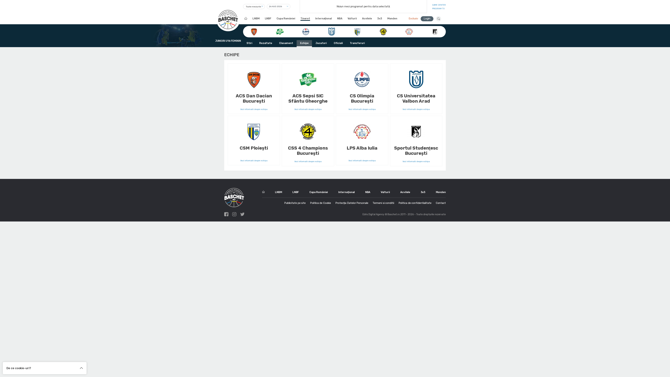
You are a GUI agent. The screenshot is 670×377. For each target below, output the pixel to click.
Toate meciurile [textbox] (253, 6)
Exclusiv (413, 18)
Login (427, 18)
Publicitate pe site (295, 203)
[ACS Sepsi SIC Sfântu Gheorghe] (280, 31)
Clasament (286, 43)
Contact (441, 203)
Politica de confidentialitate (415, 203)
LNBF (268, 18)
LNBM (256, 18)
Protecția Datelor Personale (351, 203)
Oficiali (338, 43)
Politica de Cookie (320, 203)
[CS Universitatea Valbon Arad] (332, 31)
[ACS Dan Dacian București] (254, 31)
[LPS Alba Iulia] (409, 31)
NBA (339, 18)
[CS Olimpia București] (306, 31)
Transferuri (357, 43)
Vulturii (352, 18)
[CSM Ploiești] (357, 31)
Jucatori (321, 43)
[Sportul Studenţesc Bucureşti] (435, 31)
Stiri (249, 43)
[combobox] (254, 6)
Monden (392, 18)
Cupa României (286, 18)
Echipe (304, 43)
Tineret (305, 18)
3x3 (379, 18)
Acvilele (367, 18)
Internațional (323, 18)
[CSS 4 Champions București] (383, 31)
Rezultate (265, 43)
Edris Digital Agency (373, 214)
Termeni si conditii (383, 203)
